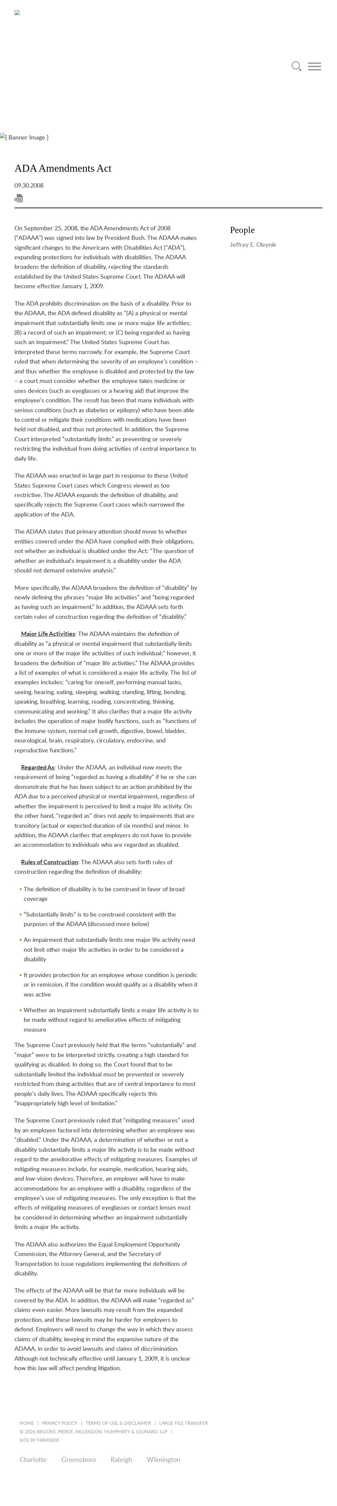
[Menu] (315, 66)
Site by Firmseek (39, 1440)
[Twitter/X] (41, 1481)
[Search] (296, 66)
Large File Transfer (183, 1423)
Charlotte (33, 1460)
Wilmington (163, 1460)
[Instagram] (76, 1481)
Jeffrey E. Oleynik (253, 245)
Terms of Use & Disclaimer (118, 1423)
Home (27, 1423)
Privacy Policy (59, 1423)
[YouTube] (94, 1481)
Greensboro (79, 1460)
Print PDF (18, 198)
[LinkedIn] (23, 1481)
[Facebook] (58, 1481)
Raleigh (121, 1460)
